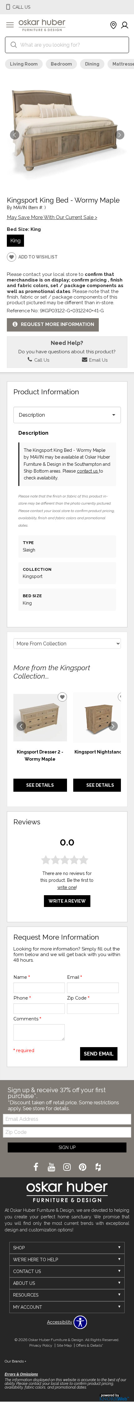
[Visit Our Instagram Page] (67, 1167)
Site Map (64, 1345)
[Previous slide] (21, 726)
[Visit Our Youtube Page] (52, 1167)
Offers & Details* (89, 1345)
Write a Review (67, 901)
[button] (10, 25)
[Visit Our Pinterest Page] (83, 1167)
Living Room (24, 64)
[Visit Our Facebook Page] (36, 1167)
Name (21, 977)
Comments (27, 1019)
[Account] (124, 25)
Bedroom (61, 64)
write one (66, 887)
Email (74, 977)
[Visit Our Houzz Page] (98, 1167)
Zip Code (78, 998)
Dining (92, 64)
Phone (22, 998)
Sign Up (67, 1147)
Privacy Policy (40, 1345)
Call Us (41, 360)
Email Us (98, 360)
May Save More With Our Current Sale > (52, 217)
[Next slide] (113, 726)
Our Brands (15, 1361)
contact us (88, 471)
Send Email (99, 1054)
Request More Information (57, 324)
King (15, 240)
